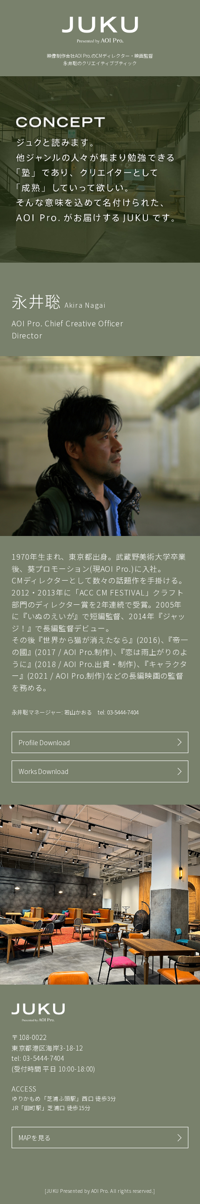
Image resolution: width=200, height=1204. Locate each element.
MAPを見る (35, 1137)
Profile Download (44, 742)
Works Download (43, 771)
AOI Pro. (100, 1190)
